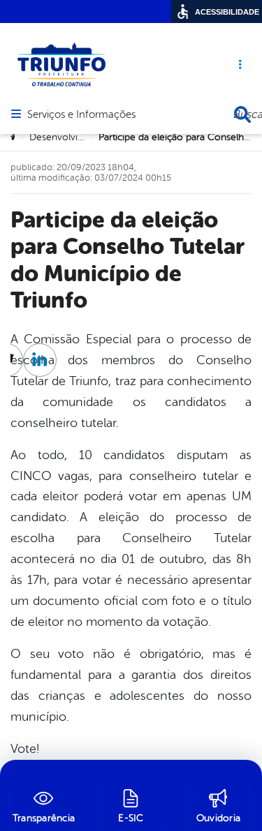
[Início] (14, 137)
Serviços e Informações (81, 115)
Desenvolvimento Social (82, 137)
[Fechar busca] (242, 114)
